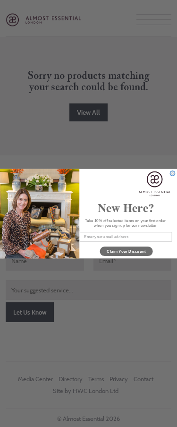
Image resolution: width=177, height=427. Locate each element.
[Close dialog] (172, 173)
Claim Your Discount (126, 251)
